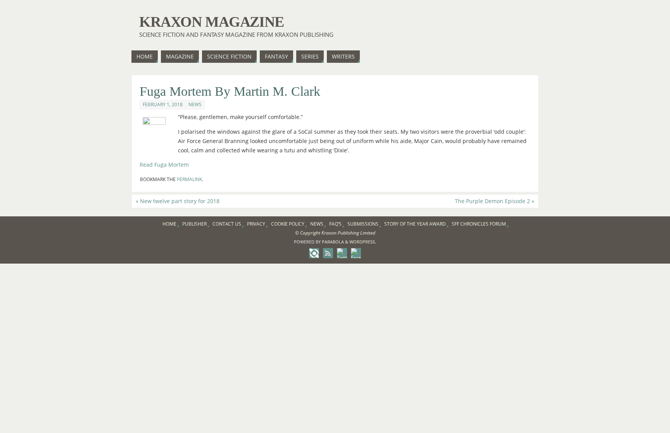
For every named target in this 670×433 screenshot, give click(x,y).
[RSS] (328, 253)
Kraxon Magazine (211, 22)
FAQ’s (335, 224)
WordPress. (362, 242)
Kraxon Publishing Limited (348, 232)
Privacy (256, 224)
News (195, 104)
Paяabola (333, 242)
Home (169, 224)
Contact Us (226, 224)
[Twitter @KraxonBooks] (342, 253)
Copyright (310, 232)
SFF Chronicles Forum (479, 224)
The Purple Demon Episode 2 (494, 201)
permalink (189, 179)
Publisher (194, 224)
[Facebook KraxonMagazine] (356, 253)
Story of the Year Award (415, 224)
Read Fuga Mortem (164, 164)
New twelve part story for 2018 (177, 201)
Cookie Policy (287, 224)
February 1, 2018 (163, 104)
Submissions (362, 224)
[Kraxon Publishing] (314, 253)
